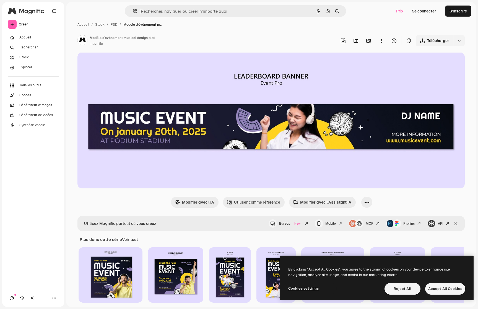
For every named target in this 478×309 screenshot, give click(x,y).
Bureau (289, 223)
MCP (369, 223)
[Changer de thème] (32, 298)
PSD (114, 24)
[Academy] (22, 298)
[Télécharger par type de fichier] (459, 40)
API (440, 223)
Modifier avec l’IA (198, 202)
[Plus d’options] (381, 40)
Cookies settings (303, 288)
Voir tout (130, 239)
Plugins (409, 223)
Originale (114, 63)
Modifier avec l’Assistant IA (325, 202)
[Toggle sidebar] (54, 11)
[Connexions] (12, 298)
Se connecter (424, 11)
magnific (96, 43)
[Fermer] (456, 223)
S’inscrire (458, 11)
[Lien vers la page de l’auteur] (82, 41)
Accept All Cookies (445, 288)
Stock (100, 24)
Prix (400, 11)
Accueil (83, 24)
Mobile (330, 223)
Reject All (402, 288)
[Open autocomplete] (132, 11)
